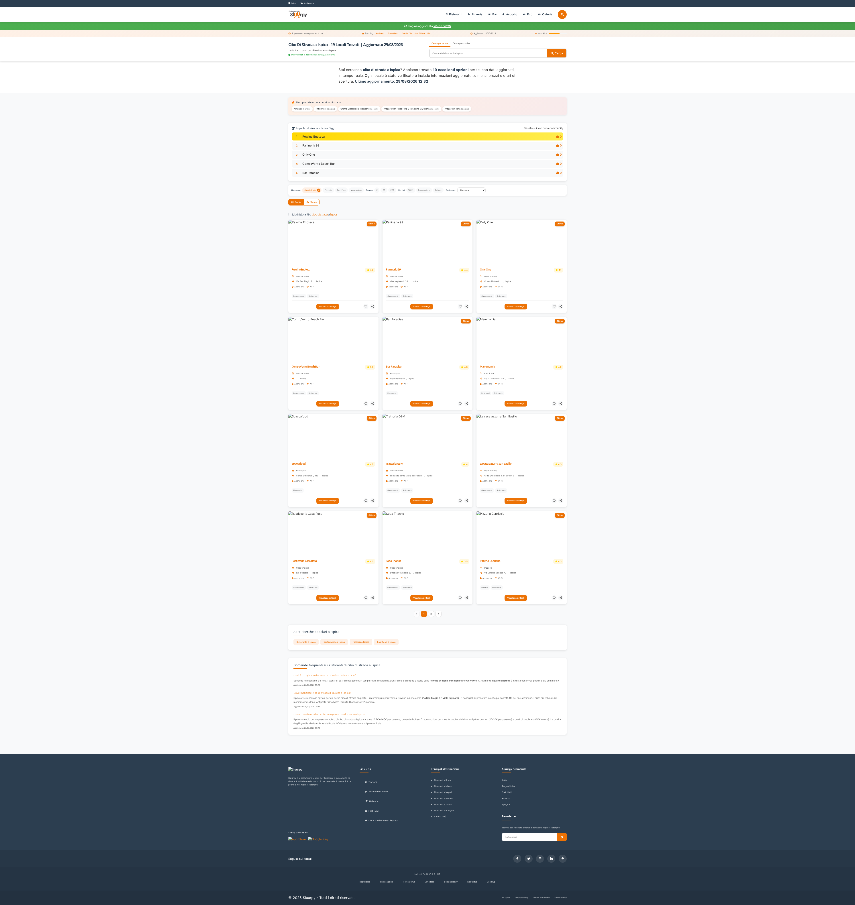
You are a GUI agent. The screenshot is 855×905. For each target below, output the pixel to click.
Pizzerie (477, 14)
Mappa (313, 202)
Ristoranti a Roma (442, 780)
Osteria (547, 14)
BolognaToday (451, 882)
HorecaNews (409, 882)
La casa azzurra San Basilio (495, 464)
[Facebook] (517, 859)
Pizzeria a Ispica (361, 642)
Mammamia (487, 366)
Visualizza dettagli (327, 306)
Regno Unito (508, 786)
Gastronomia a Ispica (334, 642)
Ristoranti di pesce (378, 791)
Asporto (511, 14)
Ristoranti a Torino (443, 804)
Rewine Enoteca (313, 136)
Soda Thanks (393, 561)
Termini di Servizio (541, 897)
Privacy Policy (521, 897)
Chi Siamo (505, 897)
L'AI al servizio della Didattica (382, 820)
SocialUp (491, 882)
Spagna (506, 804)
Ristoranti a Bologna (444, 810)
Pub (529, 14)
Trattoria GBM (394, 464)
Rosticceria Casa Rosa (304, 561)
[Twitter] (529, 859)
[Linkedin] (551, 859)
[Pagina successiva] (438, 614)
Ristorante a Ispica (306, 642)
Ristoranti (455, 14)
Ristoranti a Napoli (443, 792)
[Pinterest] (563, 859)
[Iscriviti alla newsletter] (562, 837)
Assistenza (309, 3)
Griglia (298, 202)
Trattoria (372, 782)
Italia (504, 780)
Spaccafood (298, 464)
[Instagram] (540, 859)
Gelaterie (374, 801)
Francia (505, 798)
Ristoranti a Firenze (443, 798)
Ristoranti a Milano (443, 786)
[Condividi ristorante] (372, 306)
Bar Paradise (311, 173)
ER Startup (472, 882)
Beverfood (429, 882)
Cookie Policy (560, 897)
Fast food (373, 811)
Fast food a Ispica (386, 642)
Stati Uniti (506, 792)
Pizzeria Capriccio (490, 561)
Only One (308, 154)
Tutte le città (440, 816)
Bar (494, 14)
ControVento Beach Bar (318, 163)
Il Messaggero (386, 882)
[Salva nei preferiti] (365, 306)
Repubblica (365, 882)
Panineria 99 (310, 145)
